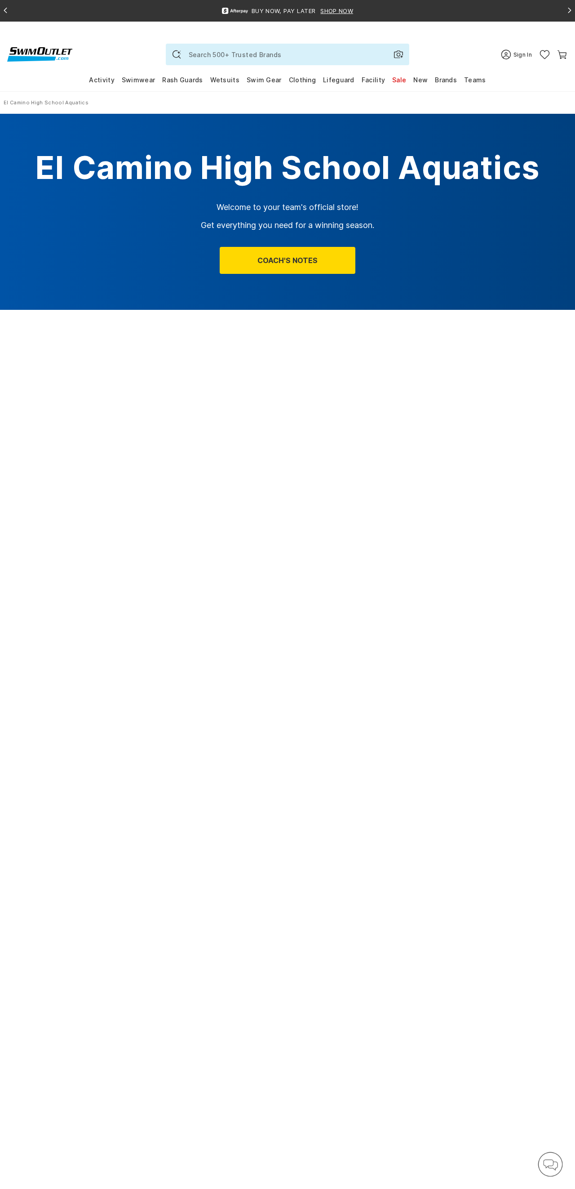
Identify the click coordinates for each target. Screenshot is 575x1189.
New (420, 80)
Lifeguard (338, 80)
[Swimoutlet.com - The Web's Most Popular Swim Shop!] (39, 53)
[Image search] (398, 54)
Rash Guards (182, 80)
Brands (446, 80)
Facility (373, 80)
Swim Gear (264, 80)
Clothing (302, 80)
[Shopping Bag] (562, 54)
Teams (475, 80)
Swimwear (138, 80)
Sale (399, 80)
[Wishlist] (544, 54)
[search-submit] (176, 54)
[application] (550, 1164)
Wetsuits (224, 80)
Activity (101, 80)
